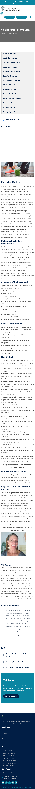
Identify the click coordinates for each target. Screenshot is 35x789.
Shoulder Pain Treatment (11, 71)
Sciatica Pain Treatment (11, 94)
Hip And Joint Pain (9, 85)
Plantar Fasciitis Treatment (12, 98)
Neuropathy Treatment (10, 112)
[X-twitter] (6, 782)
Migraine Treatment (9, 53)
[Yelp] (16, 782)
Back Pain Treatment (10, 76)
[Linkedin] (9, 782)
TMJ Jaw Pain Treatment (11, 62)
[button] (29, 17)
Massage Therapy (9, 107)
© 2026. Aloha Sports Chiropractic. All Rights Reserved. (17, 787)
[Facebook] (3, 782)
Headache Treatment (10, 58)
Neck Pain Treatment (10, 67)
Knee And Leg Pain (9, 89)
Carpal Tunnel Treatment (11, 80)
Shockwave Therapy (10, 103)
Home (3, 33)
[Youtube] (12, 782)
